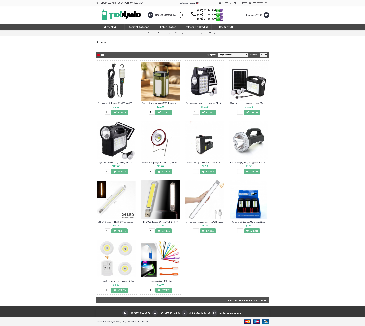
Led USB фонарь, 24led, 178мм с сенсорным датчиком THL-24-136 (117, 222)
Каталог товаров (165, 33)
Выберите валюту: (182, 3)
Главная (152, 33)
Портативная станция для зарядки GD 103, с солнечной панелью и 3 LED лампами (249, 103)
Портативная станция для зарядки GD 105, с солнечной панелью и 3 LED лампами (205, 103)
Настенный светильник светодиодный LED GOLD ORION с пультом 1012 (117, 281)
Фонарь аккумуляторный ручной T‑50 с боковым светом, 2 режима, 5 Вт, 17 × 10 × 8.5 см (249, 162)
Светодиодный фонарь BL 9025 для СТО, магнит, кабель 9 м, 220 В (117, 103)
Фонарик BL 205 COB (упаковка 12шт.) (248, 222)
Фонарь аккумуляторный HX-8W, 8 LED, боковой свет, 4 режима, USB (205, 162)
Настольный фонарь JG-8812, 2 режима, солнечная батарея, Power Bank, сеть (161, 162)
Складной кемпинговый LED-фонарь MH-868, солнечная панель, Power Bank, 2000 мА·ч (161, 103)
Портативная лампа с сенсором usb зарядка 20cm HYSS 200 (205, 222)
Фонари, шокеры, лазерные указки (191, 33)
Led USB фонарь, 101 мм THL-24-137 (160, 222)
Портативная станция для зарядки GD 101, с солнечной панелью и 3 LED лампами (117, 162)
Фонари (212, 33)
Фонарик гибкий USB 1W (160, 281)
